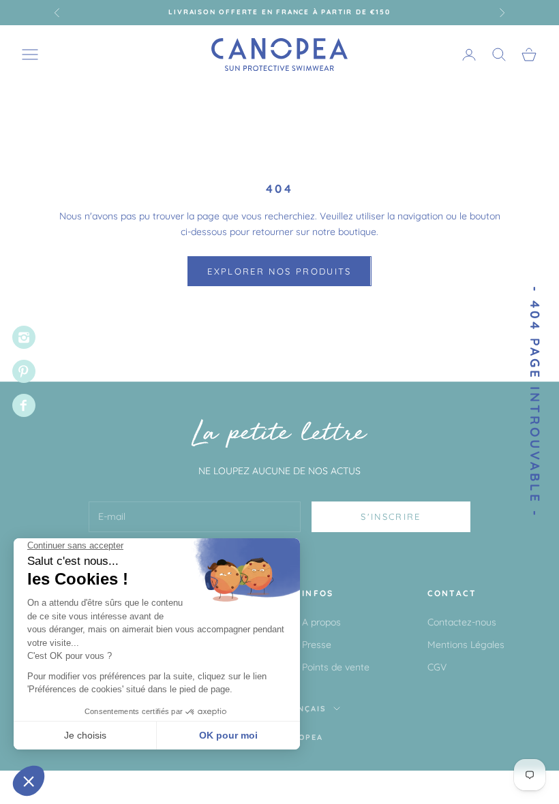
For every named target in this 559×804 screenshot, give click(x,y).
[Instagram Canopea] (24, 337)
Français (303, 708)
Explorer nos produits (279, 271)
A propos (321, 622)
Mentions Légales (465, 644)
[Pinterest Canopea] (24, 371)
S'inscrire (391, 516)
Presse (316, 644)
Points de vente (335, 667)
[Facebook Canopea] (24, 405)
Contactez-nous (461, 622)
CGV (437, 667)
